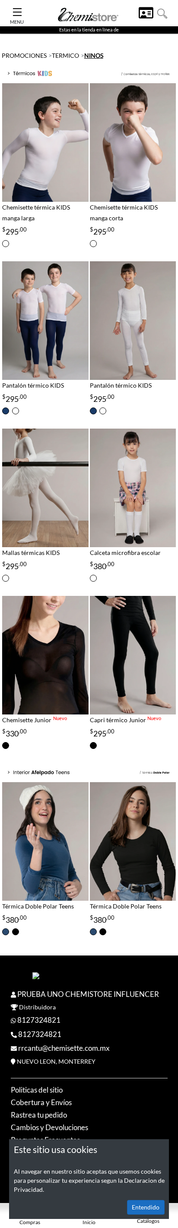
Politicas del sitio (37, 1089)
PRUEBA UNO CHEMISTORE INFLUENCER (88, 994)
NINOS (93, 55)
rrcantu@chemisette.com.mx (64, 1048)
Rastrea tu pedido (39, 1114)
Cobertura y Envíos (41, 1102)
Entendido (145, 1207)
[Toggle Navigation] (17, 9)
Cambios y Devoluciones (49, 1127)
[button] (162, 12)
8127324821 (38, 1019)
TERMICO (65, 55)
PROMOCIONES (24, 55)
